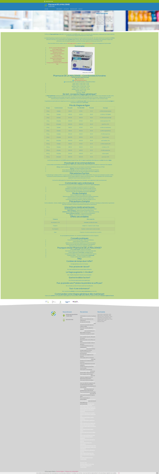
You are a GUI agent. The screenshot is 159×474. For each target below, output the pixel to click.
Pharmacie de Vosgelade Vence (87, 381)
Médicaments (59, 8)
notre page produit (71, 43)
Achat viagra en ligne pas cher (87, 453)
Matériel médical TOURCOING (87, 464)
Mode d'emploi (57, 55)
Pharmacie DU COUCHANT (89, 341)
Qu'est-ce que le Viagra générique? (57, 47)
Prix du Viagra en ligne (57, 49)
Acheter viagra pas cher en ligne (87, 412)
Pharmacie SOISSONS (85, 375)
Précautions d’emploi (57, 56)
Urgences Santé (73, 8)
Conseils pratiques (57, 61)
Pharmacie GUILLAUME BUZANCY (88, 335)
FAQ (57, 64)
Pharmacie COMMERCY (85, 359)
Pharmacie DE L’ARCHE (90, 365)
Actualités (66, 8)
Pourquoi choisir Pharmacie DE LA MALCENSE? (57, 62)
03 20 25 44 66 (88, 43)
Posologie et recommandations (57, 50)
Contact (80, 8)
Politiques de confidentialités (71, 471)
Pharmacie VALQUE (91, 353)
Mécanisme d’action (57, 52)
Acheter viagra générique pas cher (88, 445)
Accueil (46, 8)
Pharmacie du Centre (85, 393)
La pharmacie (52, 8)
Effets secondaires (57, 59)
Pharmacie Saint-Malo (85, 371)
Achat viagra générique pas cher (87, 435)
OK (119, 473)
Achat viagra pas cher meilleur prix (87, 423)
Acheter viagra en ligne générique (87, 408)
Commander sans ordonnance (57, 53)
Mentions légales (60, 471)
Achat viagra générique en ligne (87, 424)
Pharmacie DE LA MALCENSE (59, 4)
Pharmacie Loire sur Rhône (89, 317)
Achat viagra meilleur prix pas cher (87, 407)
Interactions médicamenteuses (57, 58)
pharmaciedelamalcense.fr (80, 80)
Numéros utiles (83, 462)
